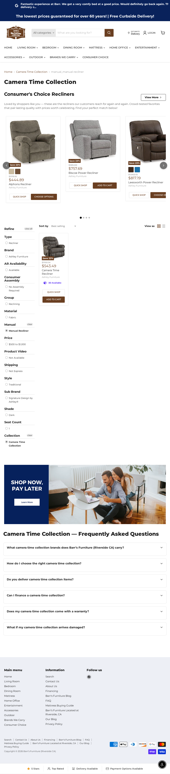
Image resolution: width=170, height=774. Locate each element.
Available (13, 270)
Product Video (15, 351)
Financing (51, 691)
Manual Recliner (18, 330)
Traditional (14, 384)
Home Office (119, 47)
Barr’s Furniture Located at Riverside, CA (54, 743)
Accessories (13, 57)
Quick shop (19, 196)
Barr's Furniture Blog (58, 695)
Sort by (43, 226)
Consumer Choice (96, 57)
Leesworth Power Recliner (145, 182)
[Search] (109, 33)
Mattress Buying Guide (59, 705)
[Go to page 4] (89, 217)
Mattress (96, 47)
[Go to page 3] (86, 217)
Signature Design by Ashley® (20, 400)
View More (151, 97)
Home (8, 47)
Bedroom (49, 47)
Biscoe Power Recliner (83, 172)
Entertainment (146, 47)
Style (8, 378)
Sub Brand (12, 392)
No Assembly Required (16, 288)
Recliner (13, 243)
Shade (9, 409)
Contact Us (52, 681)
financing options (36, 603)
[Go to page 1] (81, 218)
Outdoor (36, 57)
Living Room (26, 47)
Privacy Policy (53, 724)
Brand (9, 250)
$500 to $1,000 (17, 344)
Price (8, 338)
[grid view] (159, 226)
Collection (12, 436)
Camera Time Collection (31, 71)
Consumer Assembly (12, 279)
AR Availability (15, 264)
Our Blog (51, 719)
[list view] (163, 226)
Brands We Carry (63, 57)
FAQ (48, 700)
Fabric (12, 317)
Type (8, 237)
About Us (51, 686)
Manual (10, 324)
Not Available (16, 357)
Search (49, 676)
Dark (11, 415)
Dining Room (73, 47)
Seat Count (12, 422)
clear (29, 324)
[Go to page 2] (83, 217)
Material (10, 311)
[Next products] (163, 165)
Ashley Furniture (18, 187)
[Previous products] (6, 165)
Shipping (11, 365)
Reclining (14, 304)
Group (9, 298)
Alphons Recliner (20, 184)
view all (28, 228)
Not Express (15, 371)
